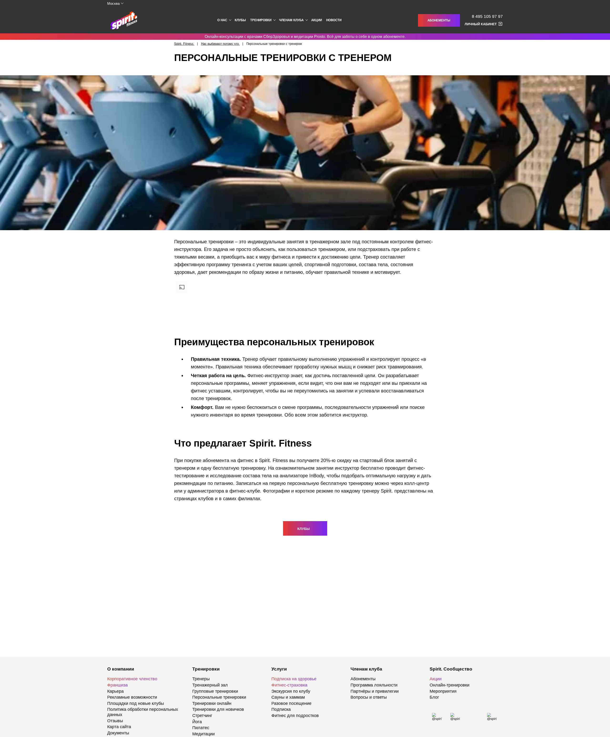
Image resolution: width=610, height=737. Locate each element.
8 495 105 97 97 (487, 16)
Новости (333, 20)
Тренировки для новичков (218, 709)
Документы (118, 733)
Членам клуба (291, 20)
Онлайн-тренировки (449, 685)
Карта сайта (119, 726)
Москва (113, 3)
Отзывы (115, 720)
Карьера (115, 691)
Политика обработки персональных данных (142, 712)
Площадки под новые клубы (135, 703)
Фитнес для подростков (295, 715)
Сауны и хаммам (288, 697)
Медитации (203, 734)
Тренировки (260, 20)
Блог (434, 697)
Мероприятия (443, 691)
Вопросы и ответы (369, 697)
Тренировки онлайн (211, 703)
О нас (222, 20)
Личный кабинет (481, 24)
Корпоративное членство (132, 678)
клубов (206, 498)
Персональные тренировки (219, 697)
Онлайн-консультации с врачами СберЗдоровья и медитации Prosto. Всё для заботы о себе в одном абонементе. (305, 37)
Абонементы (438, 20)
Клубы (240, 20)
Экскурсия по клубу (290, 691)
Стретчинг (202, 715)
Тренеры (201, 678)
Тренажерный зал (210, 685)
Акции (316, 20)
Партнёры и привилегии (375, 691)
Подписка (281, 709)
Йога (197, 721)
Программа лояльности (374, 685)
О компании (120, 668)
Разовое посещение (291, 703)
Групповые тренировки (215, 691)
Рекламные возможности (132, 697)
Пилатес (200, 727)
